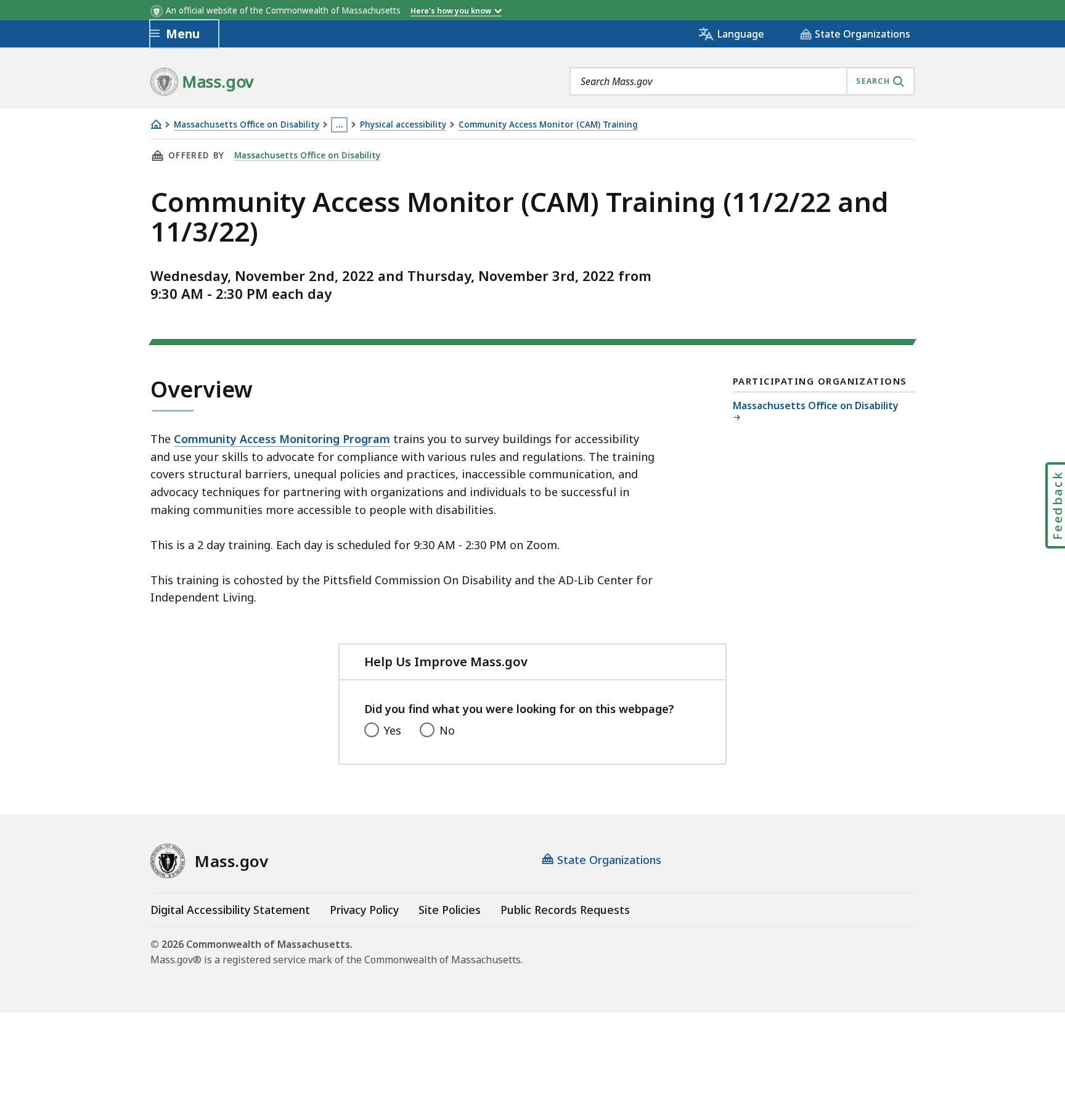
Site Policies (449, 909)
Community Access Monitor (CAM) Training (548, 125)
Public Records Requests (565, 909)
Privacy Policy (364, 909)
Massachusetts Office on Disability (246, 125)
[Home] (156, 124)
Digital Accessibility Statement (230, 909)
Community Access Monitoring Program (282, 438)
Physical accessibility (403, 125)
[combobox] (742, 81)
